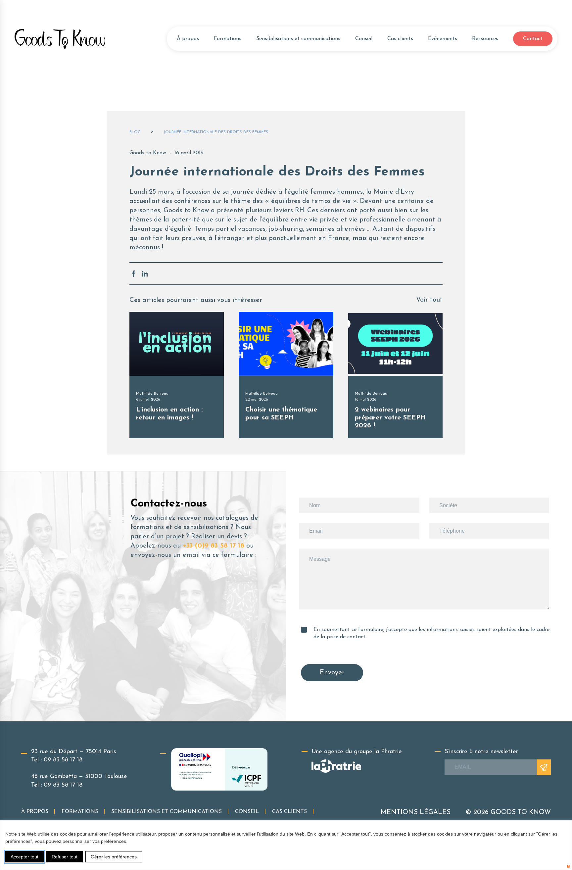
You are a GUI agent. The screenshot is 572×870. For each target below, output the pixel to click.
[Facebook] (133, 273)
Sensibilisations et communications (298, 38)
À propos (188, 38)
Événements (442, 38)
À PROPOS (34, 811)
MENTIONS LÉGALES (416, 812)
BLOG (135, 132)
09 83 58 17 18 (63, 760)
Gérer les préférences (114, 856)
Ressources (485, 38)
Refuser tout (64, 856)
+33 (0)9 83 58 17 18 (213, 546)
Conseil (363, 38)
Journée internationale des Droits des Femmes (216, 132)
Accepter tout (24, 856)
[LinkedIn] (145, 273)
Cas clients (400, 38)
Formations (227, 38)
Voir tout (429, 300)
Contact (533, 38)
